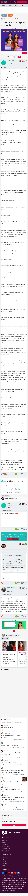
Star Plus (4, 857)
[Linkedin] (18, 873)
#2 (26, 510)
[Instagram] (12, 873)
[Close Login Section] (25, 536)
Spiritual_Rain (21, 747)
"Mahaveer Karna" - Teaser (8, 762)
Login (19, 2)
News (3, 5)
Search (24, 53)
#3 (26, 551)
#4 (26, 594)
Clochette (22, 774)
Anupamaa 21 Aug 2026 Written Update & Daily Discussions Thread (11, 780)
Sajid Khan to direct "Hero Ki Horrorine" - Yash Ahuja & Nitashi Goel (12, 798)
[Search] (15, 2)
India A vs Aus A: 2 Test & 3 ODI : (10, 745)
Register (25, 2)
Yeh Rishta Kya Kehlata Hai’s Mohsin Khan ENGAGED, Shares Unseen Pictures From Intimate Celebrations (9, 657)
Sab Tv (4, 866)
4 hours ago (13, 730)
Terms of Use (6, 849)
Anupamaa (6, 777)
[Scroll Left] (2, 499)
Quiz (22, 5)
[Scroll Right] (26, 499)
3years (6, 481)
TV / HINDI (5, 652)
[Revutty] (10, 481)
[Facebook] (3, 873)
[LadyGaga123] (2, 481)
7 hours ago (15, 739)
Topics (17, 5)
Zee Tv (4, 859)
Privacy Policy (6, 851)
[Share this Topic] (9, 489)
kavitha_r (22, 739)
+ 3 (25, 61)
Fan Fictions (6, 804)
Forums (9, 5)
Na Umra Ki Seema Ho (10, 19)
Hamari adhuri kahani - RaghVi (9, 807)
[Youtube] (9, 873)
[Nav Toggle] (2, 2)
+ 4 (25, 503)
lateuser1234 (21, 809)
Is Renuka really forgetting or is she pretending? (11, 736)
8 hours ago (12, 784)
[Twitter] (6, 873)
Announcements (17, 722)
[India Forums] (8, 2)
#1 (26, 67)
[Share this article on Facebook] (12, 489)
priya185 (22, 757)
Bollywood (6, 725)
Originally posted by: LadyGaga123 (12, 555)
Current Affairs (7, 768)
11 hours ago (13, 747)
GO (19, 56)
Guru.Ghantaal (20, 730)
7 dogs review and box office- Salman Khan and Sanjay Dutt (13, 753)
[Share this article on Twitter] (15, 489)
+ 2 (25, 587)
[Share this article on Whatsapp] (19, 489)
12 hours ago (15, 757)
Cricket (5, 743)
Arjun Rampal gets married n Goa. (10, 789)
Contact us (5, 844)
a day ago (16, 791)
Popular (9, 722)
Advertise (4, 842)
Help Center (5, 846)
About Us (4, 840)
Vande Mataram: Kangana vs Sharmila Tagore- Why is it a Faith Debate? (12, 771)
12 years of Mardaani (7, 727)
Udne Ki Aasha (7, 733)
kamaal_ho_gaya (20, 784)
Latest (3, 722)
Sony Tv (4, 864)
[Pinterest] (15, 873)
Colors (4, 861)
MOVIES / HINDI (22, 652)
